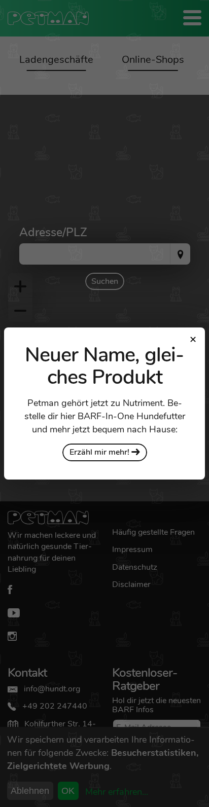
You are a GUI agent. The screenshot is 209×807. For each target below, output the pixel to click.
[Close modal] (193, 340)
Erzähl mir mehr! (100, 452)
